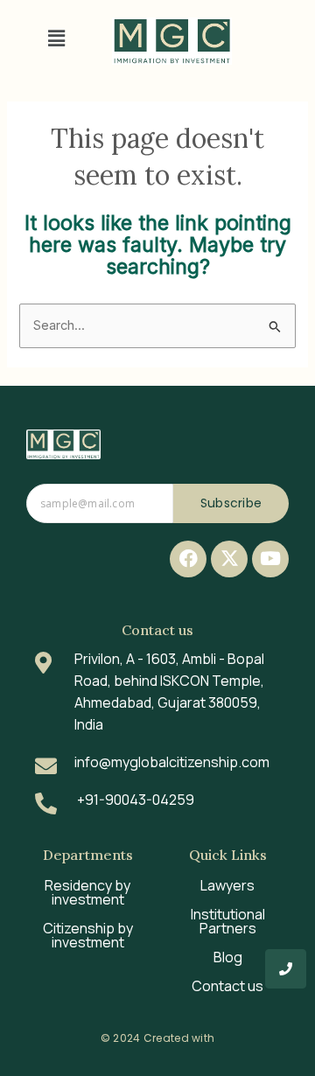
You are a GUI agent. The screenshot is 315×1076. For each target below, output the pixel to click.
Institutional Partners (228, 921)
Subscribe (231, 503)
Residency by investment (87, 892)
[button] (56, 38)
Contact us (227, 986)
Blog (228, 957)
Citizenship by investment (88, 935)
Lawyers (227, 885)
